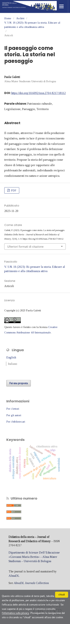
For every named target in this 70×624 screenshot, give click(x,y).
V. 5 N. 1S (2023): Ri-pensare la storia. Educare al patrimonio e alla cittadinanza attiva (32, 24)
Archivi (20, 18)
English (11, 357)
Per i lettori (12, 408)
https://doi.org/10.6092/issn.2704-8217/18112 (38, 93)
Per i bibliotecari (15, 421)
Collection (31, 583)
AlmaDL (14, 575)
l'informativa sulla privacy (15, 613)
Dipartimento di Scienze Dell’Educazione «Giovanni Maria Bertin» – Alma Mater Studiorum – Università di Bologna (34, 557)
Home (7, 18)
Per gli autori (13, 415)
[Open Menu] (61, 6)
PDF (13, 190)
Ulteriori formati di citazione (25, 246)
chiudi (61, 594)
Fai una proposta (18, 383)
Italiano (12, 363)
